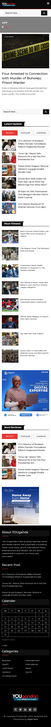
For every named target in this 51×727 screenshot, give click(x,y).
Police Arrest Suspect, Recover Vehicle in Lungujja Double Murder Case (33, 169)
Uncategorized (9, 676)
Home (6, 27)
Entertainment (33, 660)
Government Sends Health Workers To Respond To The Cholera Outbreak (32, 267)
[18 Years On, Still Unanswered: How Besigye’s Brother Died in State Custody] (9, 195)
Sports (29, 672)
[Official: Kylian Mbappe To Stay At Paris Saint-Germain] (10, 322)
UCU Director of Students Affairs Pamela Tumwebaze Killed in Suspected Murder (32, 144)
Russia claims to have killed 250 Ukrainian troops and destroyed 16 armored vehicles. (34, 353)
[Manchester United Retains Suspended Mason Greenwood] (10, 305)
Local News (7, 668)
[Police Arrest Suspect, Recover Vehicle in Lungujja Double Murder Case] (9, 170)
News (28, 668)
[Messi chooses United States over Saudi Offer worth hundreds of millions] (10, 236)
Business (6, 660)
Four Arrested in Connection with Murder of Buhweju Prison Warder (25, 78)
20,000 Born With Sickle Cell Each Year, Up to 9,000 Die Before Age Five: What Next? (32, 182)
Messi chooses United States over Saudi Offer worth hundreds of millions (34, 233)
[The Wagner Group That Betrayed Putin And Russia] (10, 253)
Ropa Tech (32, 719)
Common (41, 133)
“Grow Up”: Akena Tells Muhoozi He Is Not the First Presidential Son (31, 156)
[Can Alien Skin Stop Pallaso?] (10, 339)
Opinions (6, 672)
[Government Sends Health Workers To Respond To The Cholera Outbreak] (10, 270)
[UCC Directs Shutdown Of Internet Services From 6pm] (9, 208)
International (32, 664)
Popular (25, 133)
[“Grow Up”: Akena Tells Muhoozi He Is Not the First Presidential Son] (9, 157)
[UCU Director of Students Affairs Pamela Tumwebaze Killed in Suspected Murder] (9, 145)
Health (5, 664)
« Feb (4, 645)
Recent (10, 133)
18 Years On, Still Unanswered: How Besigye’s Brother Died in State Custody (33, 194)
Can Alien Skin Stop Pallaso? (32, 334)
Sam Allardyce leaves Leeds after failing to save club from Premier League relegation (34, 284)
